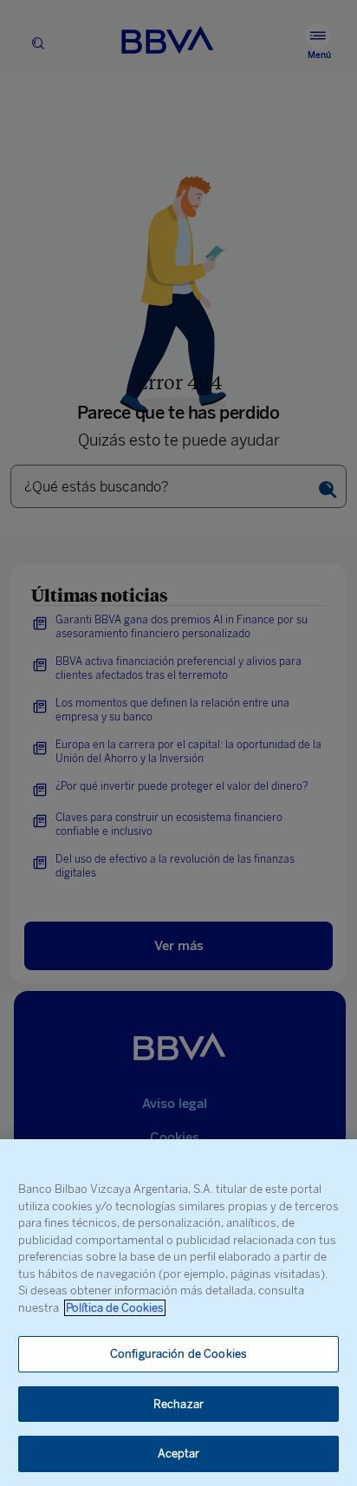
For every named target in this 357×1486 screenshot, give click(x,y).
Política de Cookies (115, 1307)
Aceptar (179, 1453)
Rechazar (178, 1404)
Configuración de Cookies (178, 1353)
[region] (178, 1312)
